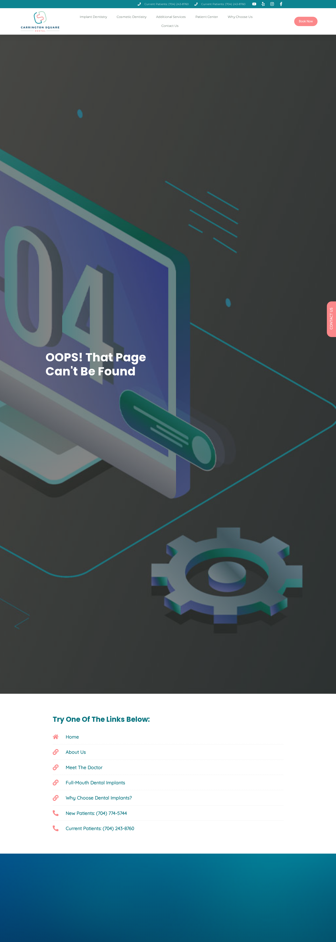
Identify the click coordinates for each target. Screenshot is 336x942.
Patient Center (206, 17)
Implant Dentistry (93, 17)
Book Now (306, 21)
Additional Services (171, 17)
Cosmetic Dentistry (131, 17)
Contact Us (169, 26)
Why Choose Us (240, 17)
